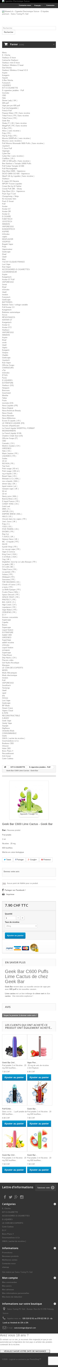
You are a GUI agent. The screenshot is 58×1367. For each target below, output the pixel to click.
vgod (4, 693)
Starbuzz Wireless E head (12, 65)
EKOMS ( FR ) (8, 532)
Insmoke (5, 93)
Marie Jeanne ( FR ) (10, 453)
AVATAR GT (7, 320)
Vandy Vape (7, 723)
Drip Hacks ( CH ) (9, 658)
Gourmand (6, 393)
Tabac (4, 398)
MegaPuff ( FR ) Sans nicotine (14, 126)
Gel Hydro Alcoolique (10, 663)
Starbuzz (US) (8, 385)
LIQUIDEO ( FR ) (9, 456)
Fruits (4, 400)
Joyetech (6, 146)
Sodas (4, 458)
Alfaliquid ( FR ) (8, 577)
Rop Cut (5, 534)
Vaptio (4, 348)
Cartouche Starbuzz (10, 60)
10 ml (4, 461)
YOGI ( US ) (7, 527)
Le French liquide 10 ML (12, 433)
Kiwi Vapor (6, 267)
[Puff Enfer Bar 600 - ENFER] (14, 1093)
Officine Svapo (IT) (10, 438)
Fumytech (6, 83)
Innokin (5, 295)
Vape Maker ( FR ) (9, 610)
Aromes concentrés (10, 617)
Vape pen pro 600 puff (11, 105)
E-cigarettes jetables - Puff (13, 90)
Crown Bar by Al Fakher (11, 186)
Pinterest (47, 860)
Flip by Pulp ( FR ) (9, 136)
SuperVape (6, 640)
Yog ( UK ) (6, 559)
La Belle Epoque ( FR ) (11, 590)
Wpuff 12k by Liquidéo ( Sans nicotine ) (18, 176)
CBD (4, 95)
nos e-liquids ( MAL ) (10, 481)
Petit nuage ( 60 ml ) (10, 469)
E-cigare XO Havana (10, 181)
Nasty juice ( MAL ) (10, 496)
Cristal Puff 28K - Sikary (12, 189)
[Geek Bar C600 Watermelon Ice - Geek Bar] (39, 1139)
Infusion (5, 746)
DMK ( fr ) (6, 509)
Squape (5, 726)
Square (5, 78)
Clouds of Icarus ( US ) (11, 584)
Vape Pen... (32, 1062)
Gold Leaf (6, 506)
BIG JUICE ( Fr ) (9, 602)
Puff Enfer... (7, 1109)
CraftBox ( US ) (8, 158)
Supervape (6, 620)
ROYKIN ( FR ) (8, 463)
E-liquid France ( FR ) (11, 501)
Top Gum (6, 466)
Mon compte (10, 1277)
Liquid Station (7, 630)
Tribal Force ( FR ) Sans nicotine (15, 116)
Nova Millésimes (9, 418)
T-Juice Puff (7, 148)
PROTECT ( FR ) (9, 600)
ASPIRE (5, 232)
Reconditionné (8, 753)
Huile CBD (6, 748)
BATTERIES (7, 302)
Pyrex (4, 378)
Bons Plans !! (7, 751)
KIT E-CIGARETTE (10, 88)
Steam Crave (7, 708)
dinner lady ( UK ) (9, 484)
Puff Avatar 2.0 (8, 307)
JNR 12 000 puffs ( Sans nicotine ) (16, 161)
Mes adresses (8, 1290)
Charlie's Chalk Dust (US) (12, 436)
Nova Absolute (8, 416)
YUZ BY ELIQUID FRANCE (13, 262)
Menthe (5, 395)
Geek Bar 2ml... (9, 1062)
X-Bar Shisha (7, 80)
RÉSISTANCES (8, 317)
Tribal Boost (7, 655)
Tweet (8, 860)
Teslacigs (6, 688)
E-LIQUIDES (7, 380)
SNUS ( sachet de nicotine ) (13, 738)
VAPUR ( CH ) (8, 511)
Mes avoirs (7, 1286)
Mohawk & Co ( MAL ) (11, 479)
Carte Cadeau (7, 758)
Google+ (33, 860)
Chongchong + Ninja (10, 196)
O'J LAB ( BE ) (8, 567)
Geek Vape (6, 721)
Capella (5, 622)
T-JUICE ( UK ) (8, 537)
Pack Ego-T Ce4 (9, 194)
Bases (4, 625)
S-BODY (5, 718)
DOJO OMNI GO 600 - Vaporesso (16, 174)
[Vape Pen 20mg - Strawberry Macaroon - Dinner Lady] (39, 1046)
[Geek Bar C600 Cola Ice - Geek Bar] (39, 1093)
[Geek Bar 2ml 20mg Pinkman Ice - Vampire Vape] (14, 1139)
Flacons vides (8, 660)
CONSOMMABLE (9, 733)
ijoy (3, 695)
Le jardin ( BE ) (8, 564)
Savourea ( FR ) (8, 579)
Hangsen (5, 388)
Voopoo (5, 353)
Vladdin (5, 355)
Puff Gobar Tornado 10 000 (13, 166)
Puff (3, 204)
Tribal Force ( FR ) (9, 118)
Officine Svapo (8, 365)
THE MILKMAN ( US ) (11, 582)
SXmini (5, 698)
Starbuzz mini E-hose (11, 63)
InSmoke (5, 234)
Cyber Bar (6, 153)
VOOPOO (6, 242)
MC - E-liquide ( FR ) (10, 542)
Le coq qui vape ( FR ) (11, 549)
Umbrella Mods (8, 731)
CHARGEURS (8, 368)
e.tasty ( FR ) (7, 587)
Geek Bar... (32, 1109)
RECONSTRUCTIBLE (11, 716)
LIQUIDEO (6, 85)
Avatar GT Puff (8, 279)
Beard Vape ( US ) (9, 476)
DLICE (4, 544)
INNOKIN (6, 224)
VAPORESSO (8, 226)
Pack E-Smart (8, 201)
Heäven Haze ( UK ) (10, 539)
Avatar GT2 (7, 327)
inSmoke (5, 290)
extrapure (6, 650)
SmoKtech (6, 685)
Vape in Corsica (8, 552)
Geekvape (6, 252)
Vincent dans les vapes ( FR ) (14, 519)
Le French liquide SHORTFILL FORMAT (18, 428)
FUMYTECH (7, 219)
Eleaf (4, 254)
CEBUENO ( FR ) (9, 612)
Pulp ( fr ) (6, 524)
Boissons (6, 390)
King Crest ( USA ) (9, 554)
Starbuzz (5, 179)
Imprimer (10, 894)
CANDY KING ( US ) (10, 504)
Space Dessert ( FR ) (10, 595)
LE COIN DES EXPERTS (12, 668)
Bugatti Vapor (7, 244)
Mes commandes (9, 1282)
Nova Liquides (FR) (10, 405)
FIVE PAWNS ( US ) (10, 529)
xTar (4, 370)
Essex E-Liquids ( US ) (11, 421)
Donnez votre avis (11, 871)
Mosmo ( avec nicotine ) (12, 141)
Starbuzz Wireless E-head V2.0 (15, 70)
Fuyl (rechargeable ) (10, 108)
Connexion (50, 5)
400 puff (5, 103)
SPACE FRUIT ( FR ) (10, 597)
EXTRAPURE (7, 383)
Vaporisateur (7, 249)
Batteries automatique (11, 312)
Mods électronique (9, 675)
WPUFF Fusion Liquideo (12, 184)
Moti (4, 259)
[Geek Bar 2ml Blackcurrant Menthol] (14, 1046)
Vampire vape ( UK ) (10, 489)
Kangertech (6, 277)
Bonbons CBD (8, 743)
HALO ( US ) (7, 516)
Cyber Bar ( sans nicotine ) (13, 156)
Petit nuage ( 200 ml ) (11, 471)
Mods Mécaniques (9, 673)
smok (4, 342)
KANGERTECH (8, 229)
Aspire (4, 73)
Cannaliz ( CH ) (8, 443)
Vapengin (6, 151)
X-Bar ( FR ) (7, 128)
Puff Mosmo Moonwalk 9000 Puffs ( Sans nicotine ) (23, 143)
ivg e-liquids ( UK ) (9, 474)
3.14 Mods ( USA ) (9, 557)
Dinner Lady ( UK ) (9, 100)
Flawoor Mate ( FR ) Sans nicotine (16, 113)
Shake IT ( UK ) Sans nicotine (14, 123)
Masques (6, 665)
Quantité (8, 914)
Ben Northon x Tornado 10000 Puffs (16, 163)
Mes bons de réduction (12, 1297)
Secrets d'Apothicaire (10, 426)
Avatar (4, 206)
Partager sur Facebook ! (15, 890)
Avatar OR (6, 211)
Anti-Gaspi (6, 756)
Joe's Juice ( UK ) (9, 521)
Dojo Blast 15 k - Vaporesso (13, 191)
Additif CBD (7, 635)
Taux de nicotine (12, 922)
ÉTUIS (5, 375)
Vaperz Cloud (7, 711)
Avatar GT (6, 209)
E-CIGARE (6, 216)
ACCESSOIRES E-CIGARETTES (16, 269)
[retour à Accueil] (5, 767)
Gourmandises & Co (10, 741)
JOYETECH (7, 221)
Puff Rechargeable (9, 169)
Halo (4, 98)
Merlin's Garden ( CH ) (11, 446)
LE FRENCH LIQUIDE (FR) (13, 423)
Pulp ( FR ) (6, 133)
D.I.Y (4, 615)
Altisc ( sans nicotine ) (11, 131)
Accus (4, 315)
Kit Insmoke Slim (9, 199)
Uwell (4, 257)
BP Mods (6, 706)
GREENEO (6, 448)
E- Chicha (6, 55)
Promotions (7, 1253)
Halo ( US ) (6, 451)
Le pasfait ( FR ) (8, 572)
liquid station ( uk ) (9, 486)
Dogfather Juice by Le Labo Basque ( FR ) (19, 562)
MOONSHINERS (9, 431)
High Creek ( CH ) (9, 605)
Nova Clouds (7, 413)
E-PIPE (5, 713)
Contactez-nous (25, 5)
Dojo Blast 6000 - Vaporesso (13, 171)
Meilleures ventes (9, 1260)
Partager (20, 860)
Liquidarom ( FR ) (9, 607)
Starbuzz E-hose (9, 58)
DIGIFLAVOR (7, 239)
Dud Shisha (7, 68)
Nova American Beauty (11, 411)
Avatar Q (5, 214)
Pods (4, 247)
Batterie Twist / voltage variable (15, 305)
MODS (5, 670)
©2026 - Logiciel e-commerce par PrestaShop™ (21, 1359)
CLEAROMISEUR (9, 272)
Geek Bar (6, 121)
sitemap (5, 1267)
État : (4, 830)
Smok (4, 284)
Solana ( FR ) (7, 574)
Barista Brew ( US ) (10, 499)
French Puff (7, 111)
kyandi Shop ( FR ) (9, 547)
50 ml (4, 491)
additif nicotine (8, 642)
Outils (4, 736)
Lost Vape (6, 264)
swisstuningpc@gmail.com (25, 1328)
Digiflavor (6, 728)
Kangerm (5, 75)
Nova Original (7, 408)
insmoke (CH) (7, 403)
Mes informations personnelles (15, 1293)
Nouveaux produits (10, 1256)
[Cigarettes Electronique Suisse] (29, 1)
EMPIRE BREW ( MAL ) (12, 514)
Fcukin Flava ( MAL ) (10, 592)
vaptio (4, 237)
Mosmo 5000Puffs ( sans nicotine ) (16, 138)
